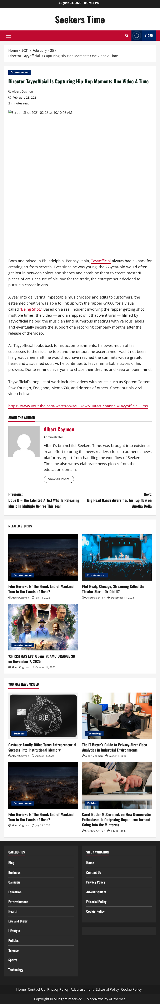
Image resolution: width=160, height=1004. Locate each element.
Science (13, 950)
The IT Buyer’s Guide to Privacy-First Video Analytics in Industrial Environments (114, 747)
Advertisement (96, 891)
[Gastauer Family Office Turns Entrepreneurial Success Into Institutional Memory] (43, 716)
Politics (91, 803)
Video (149, 35)
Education (14, 891)
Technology (94, 733)
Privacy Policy (95, 882)
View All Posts (59, 479)
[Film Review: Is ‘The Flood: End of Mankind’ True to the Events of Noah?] (43, 557)
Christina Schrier (95, 597)
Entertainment (19, 72)
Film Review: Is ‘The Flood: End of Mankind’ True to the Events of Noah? (41, 589)
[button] (8, 35)
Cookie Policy (95, 911)
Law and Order (18, 921)
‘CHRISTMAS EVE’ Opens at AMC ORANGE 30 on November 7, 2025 (41, 658)
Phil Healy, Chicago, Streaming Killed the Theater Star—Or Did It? (113, 589)
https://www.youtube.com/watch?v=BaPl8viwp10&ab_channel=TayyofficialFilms (78, 405)
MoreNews (95, 999)
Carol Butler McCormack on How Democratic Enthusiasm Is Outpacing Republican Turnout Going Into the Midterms (116, 819)
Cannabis (14, 882)
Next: (119, 500)
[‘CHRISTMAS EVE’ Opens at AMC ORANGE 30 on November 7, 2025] (43, 627)
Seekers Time (80, 19)
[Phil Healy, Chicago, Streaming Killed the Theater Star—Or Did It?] (117, 557)
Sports (12, 959)
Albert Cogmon (22, 91)
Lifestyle (14, 930)
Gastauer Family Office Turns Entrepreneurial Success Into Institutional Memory (42, 747)
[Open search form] (126, 35)
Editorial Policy (96, 901)
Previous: (43, 500)
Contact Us (93, 872)
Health (12, 911)
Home (90, 862)
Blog (11, 862)
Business (19, 733)
